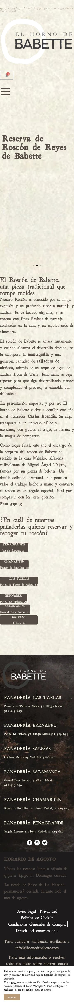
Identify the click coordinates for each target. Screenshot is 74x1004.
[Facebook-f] (29, 842)
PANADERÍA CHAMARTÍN (32, 799)
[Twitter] (44, 842)
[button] (37, 260)
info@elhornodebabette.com (37, 947)
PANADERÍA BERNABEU (30, 725)
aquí (13, 982)
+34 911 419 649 (10, 8)
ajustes (47, 989)
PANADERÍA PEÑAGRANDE (34, 822)
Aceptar (12, 997)
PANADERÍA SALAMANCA (32, 771)
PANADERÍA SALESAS (27, 748)
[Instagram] (37, 842)
